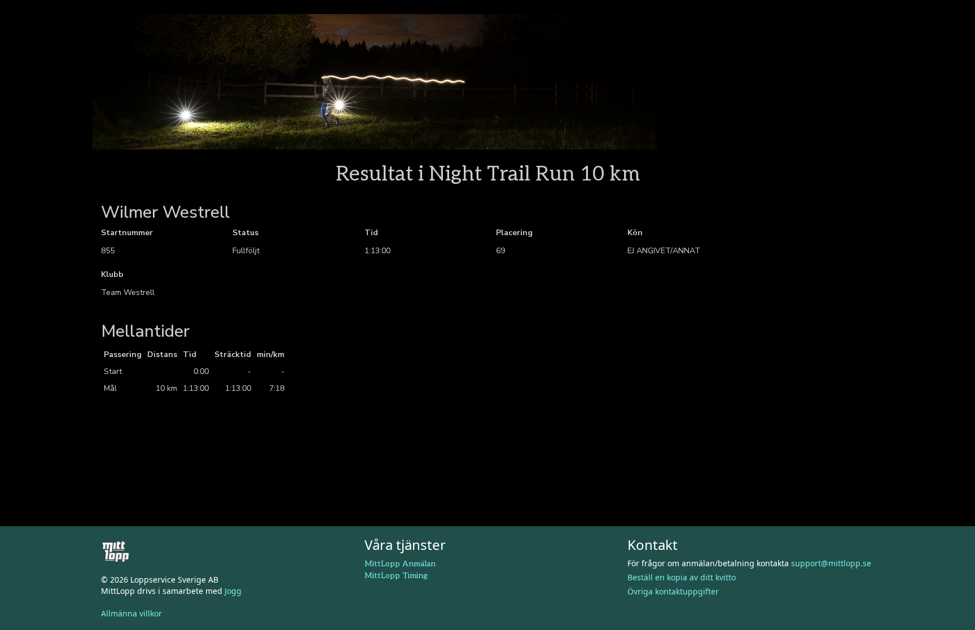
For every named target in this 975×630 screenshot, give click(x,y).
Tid (371, 232)
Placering (514, 232)
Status (245, 232)
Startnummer (127, 232)
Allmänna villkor (131, 613)
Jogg (233, 590)
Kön (635, 232)
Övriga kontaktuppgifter (673, 591)
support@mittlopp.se (831, 563)
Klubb (112, 274)
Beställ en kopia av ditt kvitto (681, 577)
